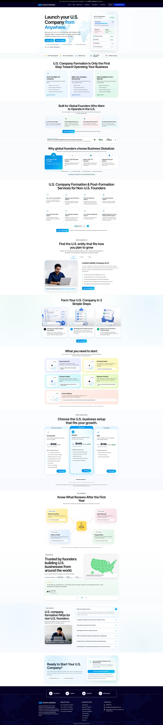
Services (87, 4)
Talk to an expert (60, 40)
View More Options (81, 479)
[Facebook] (51, 693)
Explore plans (49, 40)
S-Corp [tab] (89, 257)
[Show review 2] (81, 597)
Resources (79, 4)
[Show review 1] (79, 597)
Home (69, 4)
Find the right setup (68, 131)
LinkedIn (89, 693)
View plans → (100, 1)
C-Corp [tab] (81, 257)
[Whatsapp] (100, 693)
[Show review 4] (83, 597)
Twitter (72, 693)
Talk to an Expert (100, 94)
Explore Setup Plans (62, 230)
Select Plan (61, 471)
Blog (74, 4)
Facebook (56, 693)
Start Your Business (88, 288)
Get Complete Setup (76, 94)
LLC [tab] (73, 256)
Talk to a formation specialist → (101, 671)
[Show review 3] (82, 597)
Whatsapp (106, 693)
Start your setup (81, 341)
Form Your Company (51, 94)
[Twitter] (67, 693)
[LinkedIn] (84, 693)
